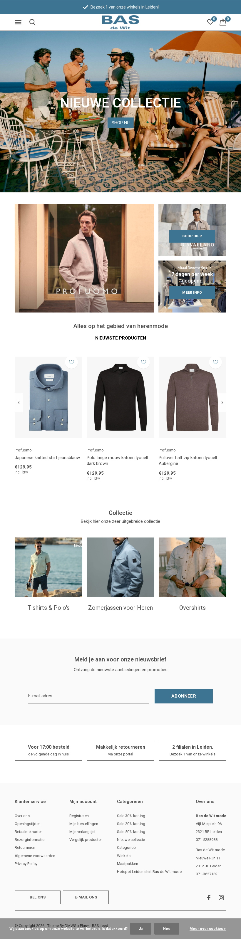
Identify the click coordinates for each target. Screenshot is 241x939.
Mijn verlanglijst (82, 831)
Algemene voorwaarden (35, 856)
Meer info (192, 292)
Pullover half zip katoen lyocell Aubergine (188, 460)
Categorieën (127, 847)
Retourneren (25, 847)
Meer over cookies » (208, 929)
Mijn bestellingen (83, 824)
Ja (141, 929)
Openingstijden (28, 824)
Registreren (79, 816)
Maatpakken (127, 863)
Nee (166, 929)
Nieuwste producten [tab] (120, 338)
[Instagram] (221, 897)
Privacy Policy (26, 863)
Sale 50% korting (131, 831)
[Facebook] (208, 897)
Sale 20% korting (131, 824)
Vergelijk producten (86, 839)
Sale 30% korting (131, 816)
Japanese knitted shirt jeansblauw (47, 457)
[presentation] (18, 402)
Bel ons (38, 897)
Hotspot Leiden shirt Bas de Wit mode (149, 871)
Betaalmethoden (29, 831)
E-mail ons (86, 897)
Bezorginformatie (29, 839)
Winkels (123, 856)
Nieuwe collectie (131, 839)
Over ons (22, 816)
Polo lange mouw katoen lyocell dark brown (117, 460)
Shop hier (192, 236)
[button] (19, 22)
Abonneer (183, 696)
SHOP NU (121, 122)
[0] (223, 22)
